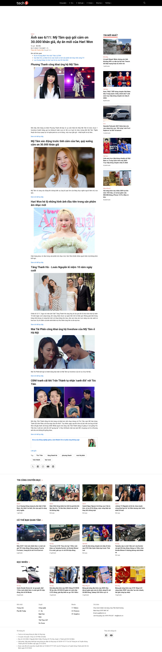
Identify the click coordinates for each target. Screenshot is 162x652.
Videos (76, 608)
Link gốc (33, 451)
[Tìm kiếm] (143, 3)
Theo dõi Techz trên (37, 50)
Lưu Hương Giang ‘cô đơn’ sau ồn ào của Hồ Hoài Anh (51, 60)
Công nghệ (63, 3)
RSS (40, 617)
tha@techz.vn (119, 616)
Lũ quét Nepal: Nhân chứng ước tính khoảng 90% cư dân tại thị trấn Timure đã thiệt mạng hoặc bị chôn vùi (116, 61)
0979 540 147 (104, 610)
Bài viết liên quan (36, 53)
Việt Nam (105, 89)
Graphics (77, 614)
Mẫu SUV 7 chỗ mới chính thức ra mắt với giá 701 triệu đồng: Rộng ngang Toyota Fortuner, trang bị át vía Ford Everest (31, 548)
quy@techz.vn (101, 613)
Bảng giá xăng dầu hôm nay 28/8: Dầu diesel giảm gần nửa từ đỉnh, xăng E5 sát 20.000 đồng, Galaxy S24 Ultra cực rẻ (96, 590)
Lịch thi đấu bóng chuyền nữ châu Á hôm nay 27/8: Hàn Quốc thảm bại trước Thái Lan (96, 548)
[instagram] (43, 466)
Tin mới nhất (110, 35)
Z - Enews (90, 3)
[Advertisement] (64, 114)
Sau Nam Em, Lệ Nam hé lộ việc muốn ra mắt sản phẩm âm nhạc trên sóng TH (59, 58)
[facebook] (38, 466)
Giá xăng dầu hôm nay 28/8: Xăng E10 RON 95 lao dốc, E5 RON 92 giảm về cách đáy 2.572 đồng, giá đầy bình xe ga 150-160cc (64, 590)
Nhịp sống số (106, 188)
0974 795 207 (109, 616)
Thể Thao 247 (43, 620)
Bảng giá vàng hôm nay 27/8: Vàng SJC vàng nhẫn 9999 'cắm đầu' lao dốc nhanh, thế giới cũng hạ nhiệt (129, 590)
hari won (48, 460)
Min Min (38, 46)
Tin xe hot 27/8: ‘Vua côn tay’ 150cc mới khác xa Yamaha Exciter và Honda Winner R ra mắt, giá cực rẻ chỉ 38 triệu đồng (64, 548)
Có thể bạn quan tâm (29, 520)
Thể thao (107, 3)
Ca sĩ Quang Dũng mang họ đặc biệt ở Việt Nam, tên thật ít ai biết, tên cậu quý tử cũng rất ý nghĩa (32, 508)
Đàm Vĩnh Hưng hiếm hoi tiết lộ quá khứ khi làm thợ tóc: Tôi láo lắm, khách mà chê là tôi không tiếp (64, 508)
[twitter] (33, 466)
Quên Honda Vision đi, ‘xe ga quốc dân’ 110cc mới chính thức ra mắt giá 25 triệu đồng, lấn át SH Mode (31, 590)
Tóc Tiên (39, 455)
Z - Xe (71, 3)
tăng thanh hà (52, 455)
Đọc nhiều (22, 562)
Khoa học (99, 3)
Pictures (76, 611)
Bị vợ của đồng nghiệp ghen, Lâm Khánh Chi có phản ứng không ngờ (55, 440)
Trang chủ (20, 608)
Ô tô (104, 123)
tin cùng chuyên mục (29, 480)
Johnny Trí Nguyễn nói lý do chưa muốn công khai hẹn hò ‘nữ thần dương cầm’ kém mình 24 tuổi (130, 508)
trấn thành (36, 460)
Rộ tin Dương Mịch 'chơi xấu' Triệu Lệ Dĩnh (47, 56)
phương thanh (67, 455)
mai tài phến (80, 455)
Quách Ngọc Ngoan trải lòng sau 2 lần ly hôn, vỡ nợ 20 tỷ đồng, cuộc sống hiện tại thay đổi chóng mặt (96, 508)
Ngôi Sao (42, 614)
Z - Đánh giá (79, 3)
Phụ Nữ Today (21, 611)
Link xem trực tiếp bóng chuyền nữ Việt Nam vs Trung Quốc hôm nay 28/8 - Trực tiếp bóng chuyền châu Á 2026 (116, 161)
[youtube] (48, 466)
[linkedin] (53, 466)
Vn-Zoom (42, 623)
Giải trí (32, 34)
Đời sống (105, 57)
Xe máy (52, 543)
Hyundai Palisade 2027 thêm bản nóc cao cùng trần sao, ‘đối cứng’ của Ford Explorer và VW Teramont (116, 128)
